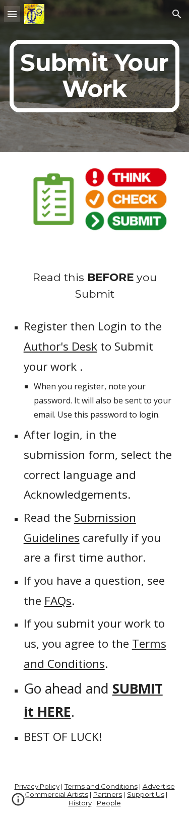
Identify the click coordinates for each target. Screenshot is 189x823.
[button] (12, 14)
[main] (95, 76)
